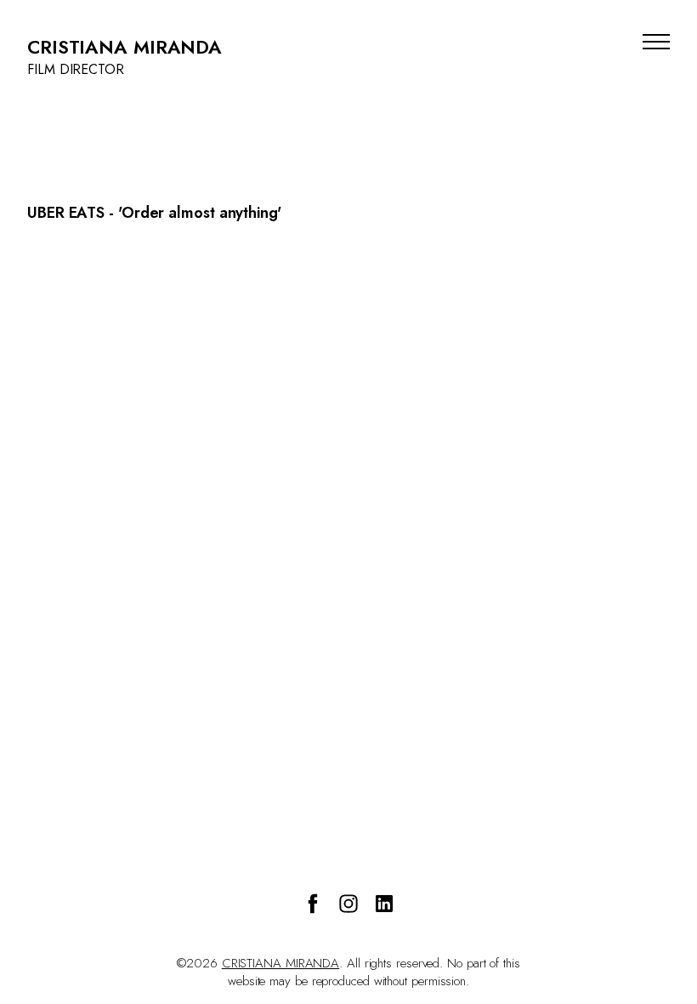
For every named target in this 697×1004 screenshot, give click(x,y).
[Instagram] (349, 904)
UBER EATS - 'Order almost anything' (154, 213)
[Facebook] (313, 904)
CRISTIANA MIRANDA (280, 963)
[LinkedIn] (384, 904)
